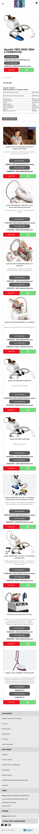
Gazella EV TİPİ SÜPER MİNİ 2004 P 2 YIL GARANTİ (19, 322)
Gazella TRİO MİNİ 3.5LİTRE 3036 (19, 439)
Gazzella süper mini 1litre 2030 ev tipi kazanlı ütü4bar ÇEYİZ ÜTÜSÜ (19, 148)
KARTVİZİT (5, 785)
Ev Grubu (5, 724)
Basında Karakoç (7, 775)
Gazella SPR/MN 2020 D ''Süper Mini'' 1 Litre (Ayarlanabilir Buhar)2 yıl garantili (19, 206)
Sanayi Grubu (6, 734)
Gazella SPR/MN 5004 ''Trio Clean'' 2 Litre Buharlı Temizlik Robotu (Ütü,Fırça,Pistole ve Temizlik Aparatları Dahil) (20, 499)
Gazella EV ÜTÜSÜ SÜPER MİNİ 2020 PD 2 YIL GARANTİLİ (19, 265)
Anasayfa (4, 754)
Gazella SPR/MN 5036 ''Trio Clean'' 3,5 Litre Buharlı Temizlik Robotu (19, 557)
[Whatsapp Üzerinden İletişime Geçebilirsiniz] (26, 70)
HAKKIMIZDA (6, 770)
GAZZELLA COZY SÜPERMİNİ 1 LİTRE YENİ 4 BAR (19, 673)
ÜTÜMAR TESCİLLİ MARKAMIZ (11, 765)
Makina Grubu (6, 729)
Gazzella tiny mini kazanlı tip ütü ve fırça (19, 614)
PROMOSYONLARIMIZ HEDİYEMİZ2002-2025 (15, 780)
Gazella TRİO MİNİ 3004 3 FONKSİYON (19, 380)
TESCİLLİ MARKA (7, 759)
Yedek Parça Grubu (7, 744)
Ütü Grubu (5, 739)
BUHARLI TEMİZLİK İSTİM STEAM (11, 718)
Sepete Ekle (11, 70)
